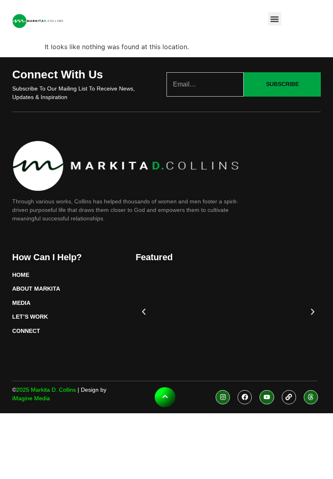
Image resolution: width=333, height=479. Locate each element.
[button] (274, 19)
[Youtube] (266, 397)
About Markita (36, 288)
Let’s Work (30, 316)
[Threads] (311, 397)
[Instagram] (223, 397)
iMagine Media (31, 398)
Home (20, 275)
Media (21, 303)
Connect (26, 331)
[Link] (289, 397)
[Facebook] (245, 397)
